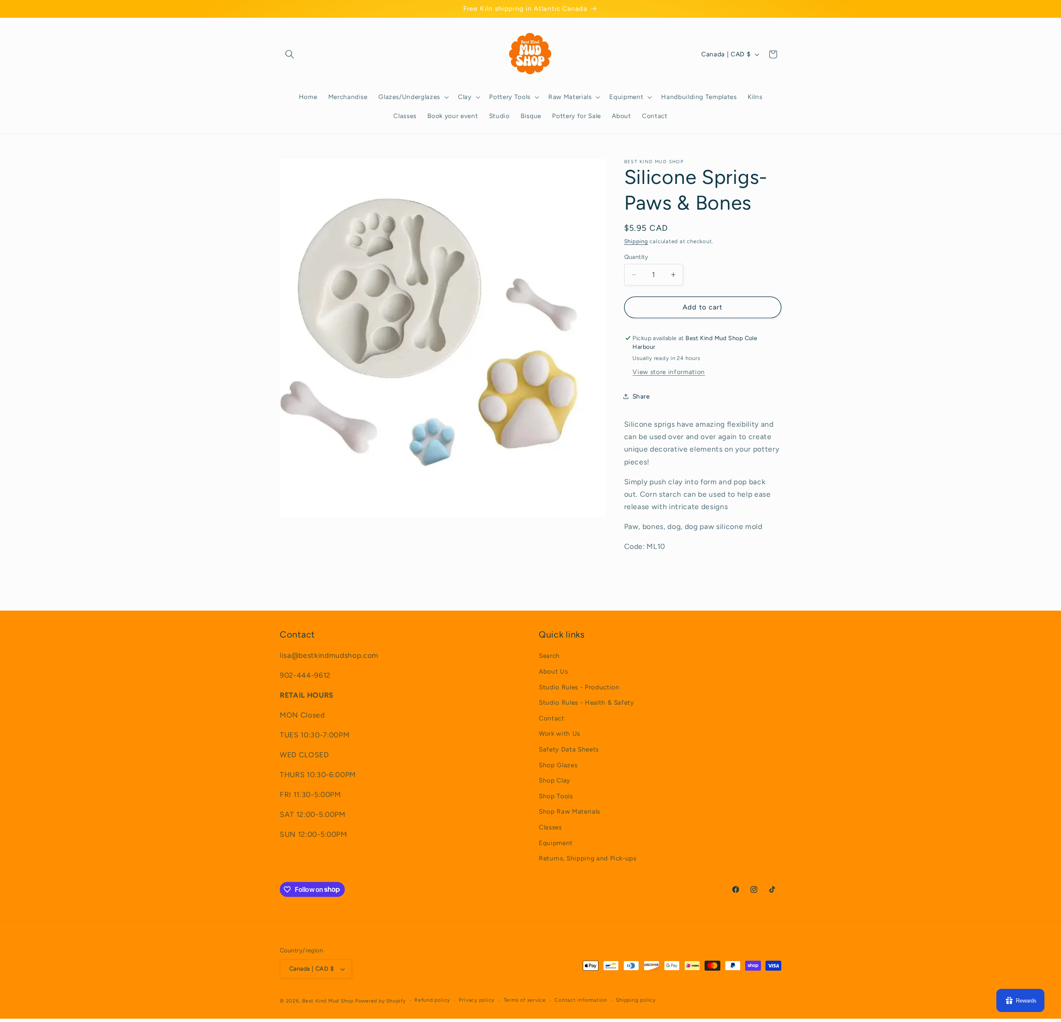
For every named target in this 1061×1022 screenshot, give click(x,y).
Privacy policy (476, 1000)
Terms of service (525, 1000)
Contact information (581, 1000)
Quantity (636, 257)
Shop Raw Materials (569, 812)
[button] (290, 54)
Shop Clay (554, 781)
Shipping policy (636, 1000)
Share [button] (641, 396)
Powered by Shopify (380, 1001)
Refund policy (432, 1000)
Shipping (636, 241)
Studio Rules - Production (579, 687)
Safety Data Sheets (569, 749)
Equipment (556, 843)
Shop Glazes (558, 765)
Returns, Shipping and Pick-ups (588, 859)
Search (549, 656)
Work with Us (559, 734)
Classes (550, 827)
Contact (551, 718)
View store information (668, 372)
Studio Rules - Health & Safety (586, 703)
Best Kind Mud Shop (328, 1001)
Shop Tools (556, 796)
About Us (553, 671)
